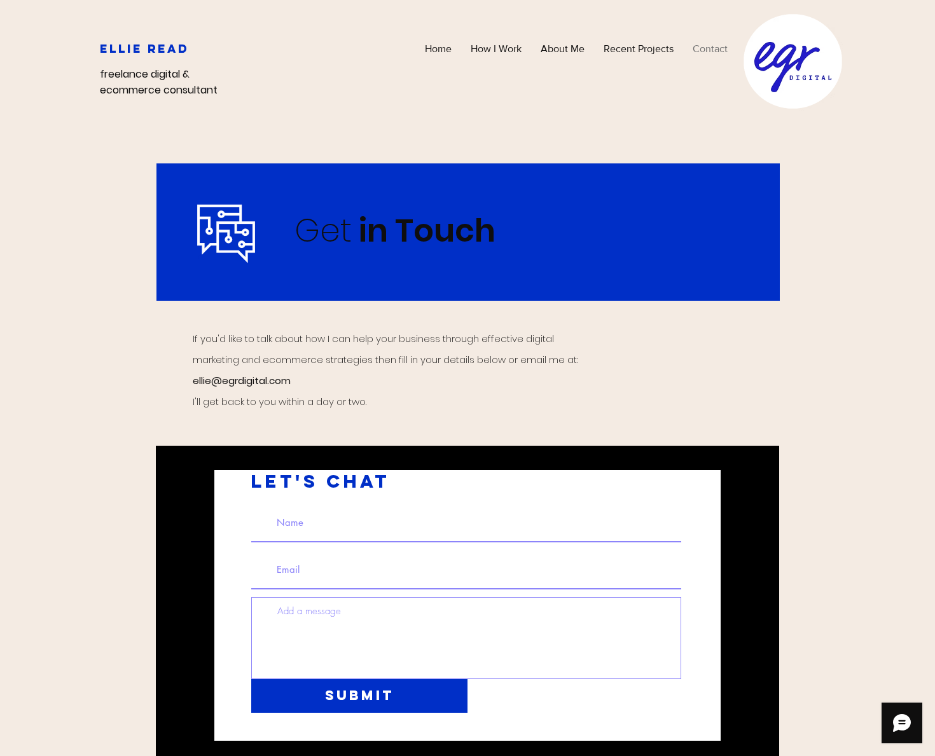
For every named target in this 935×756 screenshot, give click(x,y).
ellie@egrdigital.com (242, 380)
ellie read (144, 48)
